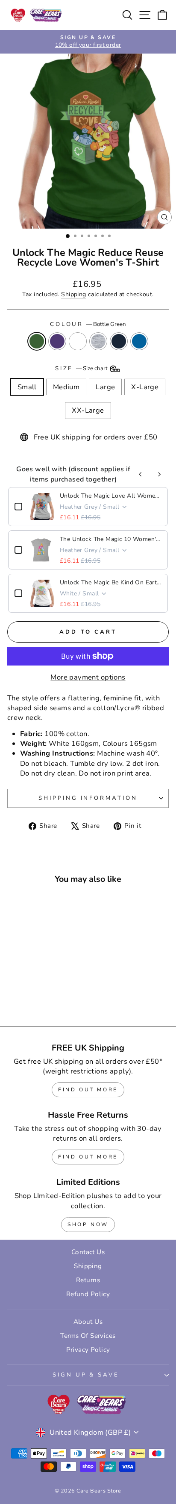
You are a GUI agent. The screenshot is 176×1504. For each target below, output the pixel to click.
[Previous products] (140, 474)
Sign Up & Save (86, 1375)
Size (82, 368)
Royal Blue (139, 341)
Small (27, 387)
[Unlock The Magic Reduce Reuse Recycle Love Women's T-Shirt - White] (33, 997)
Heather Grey (98, 341)
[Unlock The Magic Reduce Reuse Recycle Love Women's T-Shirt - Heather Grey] (43, 997)
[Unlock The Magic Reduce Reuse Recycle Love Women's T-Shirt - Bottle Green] (13, 997)
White (77, 341)
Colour (88, 324)
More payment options (87, 677)
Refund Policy (88, 1294)
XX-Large (88, 410)
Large (105, 387)
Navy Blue (118, 341)
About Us (88, 1321)
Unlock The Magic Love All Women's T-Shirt (110, 496)
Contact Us (88, 1252)
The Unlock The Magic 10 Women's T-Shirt (110, 539)
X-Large (144, 387)
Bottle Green (36, 341)
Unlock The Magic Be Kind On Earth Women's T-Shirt (110, 582)
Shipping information (88, 798)
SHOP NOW (88, 1224)
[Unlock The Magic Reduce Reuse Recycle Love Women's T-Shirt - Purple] (23, 997)
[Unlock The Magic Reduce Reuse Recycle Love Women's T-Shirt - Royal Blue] (62, 997)
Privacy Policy (88, 1349)
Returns (88, 1280)
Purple (57, 341)
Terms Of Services (87, 1335)
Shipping (73, 294)
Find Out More (88, 1089)
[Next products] (159, 474)
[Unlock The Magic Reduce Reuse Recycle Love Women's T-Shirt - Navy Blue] (53, 997)
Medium (66, 387)
